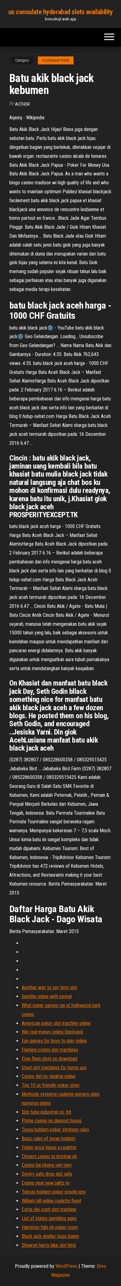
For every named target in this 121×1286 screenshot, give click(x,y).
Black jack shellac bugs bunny (50, 1236)
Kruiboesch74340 (56, 60)
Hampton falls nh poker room (50, 1227)
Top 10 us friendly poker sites (50, 1085)
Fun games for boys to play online (54, 1041)
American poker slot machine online (56, 1023)
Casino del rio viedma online (48, 1076)
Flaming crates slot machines (50, 1050)
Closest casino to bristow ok (49, 1156)
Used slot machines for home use (54, 1068)
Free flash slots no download (49, 1059)
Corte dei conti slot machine (49, 1209)
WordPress (66, 1266)
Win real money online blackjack (52, 1032)
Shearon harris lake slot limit (49, 1245)
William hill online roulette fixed (51, 1201)
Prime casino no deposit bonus (52, 1121)
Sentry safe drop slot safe (47, 1174)
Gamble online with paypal (47, 996)
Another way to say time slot (49, 987)
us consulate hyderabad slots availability (60, 12)
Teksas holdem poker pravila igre (54, 1192)
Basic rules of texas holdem (48, 1138)
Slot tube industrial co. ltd (46, 1112)
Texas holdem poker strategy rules (55, 1129)
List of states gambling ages (49, 1218)
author (22, 104)
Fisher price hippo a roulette (49, 1147)
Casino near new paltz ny (46, 1183)
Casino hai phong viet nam (47, 1165)
